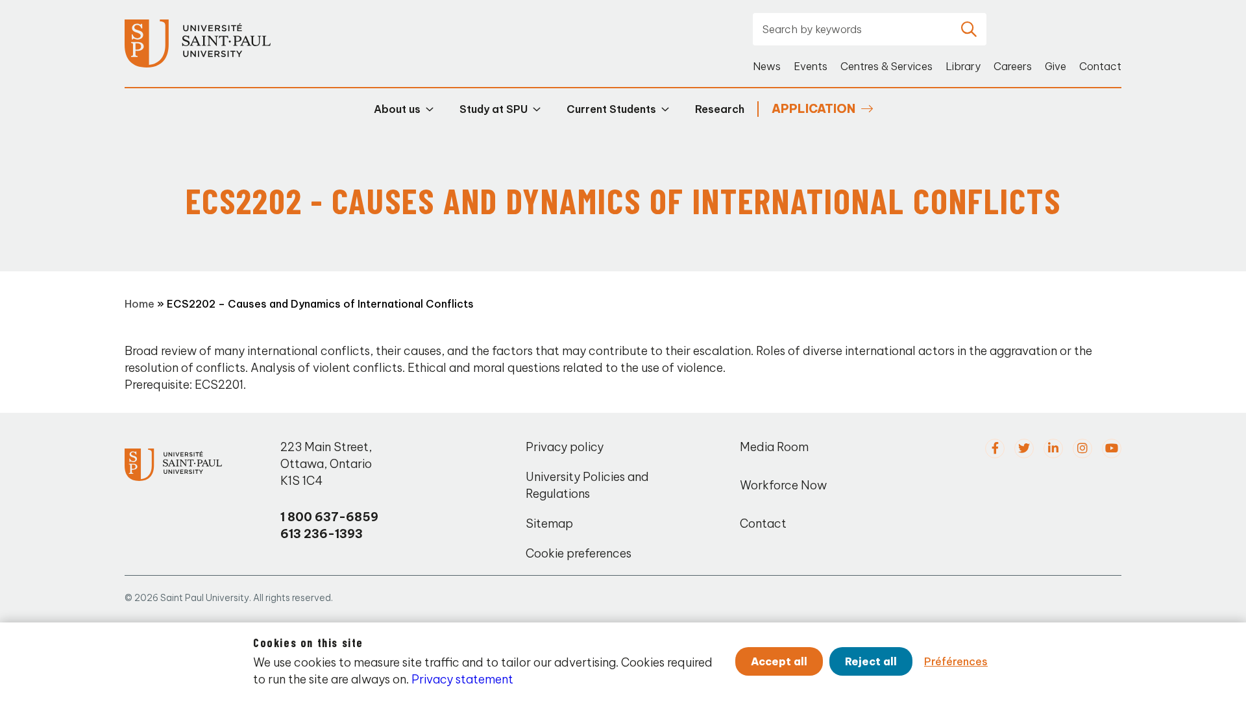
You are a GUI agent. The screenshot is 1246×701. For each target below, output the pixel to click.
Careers (1013, 66)
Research (719, 109)
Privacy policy (565, 446)
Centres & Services (886, 66)
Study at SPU (493, 109)
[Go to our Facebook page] (995, 448)
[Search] (969, 29)
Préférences (956, 661)
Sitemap (549, 523)
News (767, 66)
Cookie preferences (578, 553)
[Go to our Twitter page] (1024, 448)
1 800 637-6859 (329, 517)
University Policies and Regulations (587, 485)
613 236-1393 (321, 533)
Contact (1100, 66)
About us (397, 109)
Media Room (774, 446)
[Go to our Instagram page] (1082, 448)
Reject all (871, 661)
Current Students (611, 109)
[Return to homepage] (198, 43)
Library (963, 66)
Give (1055, 66)
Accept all (779, 661)
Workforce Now (783, 485)
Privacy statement (462, 679)
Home (139, 303)
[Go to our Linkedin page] (1053, 448)
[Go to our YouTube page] (1111, 448)
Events (810, 66)
